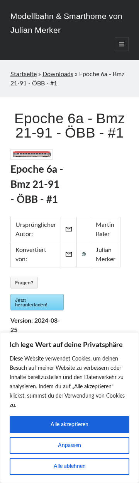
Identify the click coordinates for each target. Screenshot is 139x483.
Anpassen (69, 445)
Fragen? (24, 282)
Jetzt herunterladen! (31, 302)
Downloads (57, 74)
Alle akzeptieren (69, 424)
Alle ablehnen (70, 466)
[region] (69, 407)
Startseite (23, 74)
